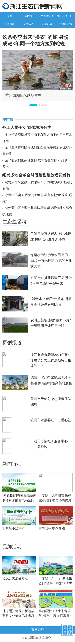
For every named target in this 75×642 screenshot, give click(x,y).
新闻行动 (47, 24)
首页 (9, 16)
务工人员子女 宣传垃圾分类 (26, 127)
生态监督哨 (47, 16)
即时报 (28, 16)
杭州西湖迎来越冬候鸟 (23, 95)
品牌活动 (28, 24)
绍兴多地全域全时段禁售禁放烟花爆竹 (36, 175)
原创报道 (9, 24)
